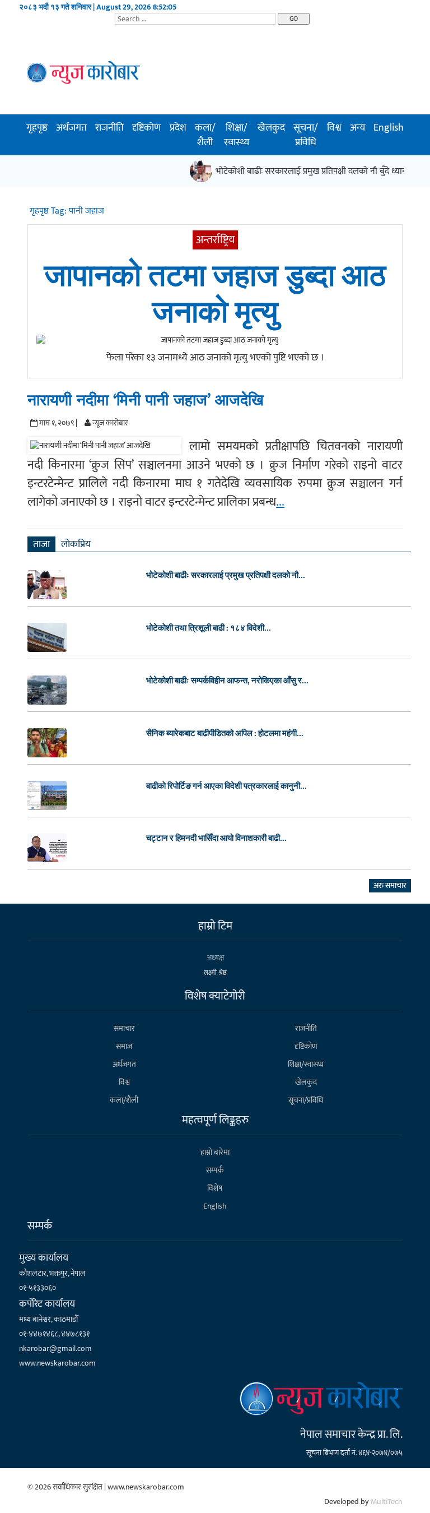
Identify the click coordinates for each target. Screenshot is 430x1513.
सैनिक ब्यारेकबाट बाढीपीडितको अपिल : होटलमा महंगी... (224, 733)
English (388, 127)
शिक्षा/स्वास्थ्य (236, 135)
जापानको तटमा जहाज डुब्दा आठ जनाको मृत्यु (215, 295)
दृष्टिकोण (146, 127)
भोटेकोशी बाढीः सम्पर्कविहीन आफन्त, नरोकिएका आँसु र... (227, 681)
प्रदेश (178, 127)
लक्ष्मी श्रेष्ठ (215, 972)
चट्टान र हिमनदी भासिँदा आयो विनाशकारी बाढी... (216, 838)
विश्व (334, 127)
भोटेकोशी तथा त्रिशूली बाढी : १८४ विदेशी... (208, 628)
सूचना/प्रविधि (305, 135)
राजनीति (109, 127)
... (280, 502)
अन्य (357, 127)
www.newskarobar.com (57, 1363)
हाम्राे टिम (215, 926)
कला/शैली (205, 135)
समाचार (124, 1028)
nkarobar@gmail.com (55, 1348)
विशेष (214, 1188)
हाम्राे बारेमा (215, 1152)
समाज (124, 1046)
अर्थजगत (71, 127)
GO (293, 18)
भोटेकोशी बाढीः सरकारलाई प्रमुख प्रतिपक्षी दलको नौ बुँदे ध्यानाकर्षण (316, 171)
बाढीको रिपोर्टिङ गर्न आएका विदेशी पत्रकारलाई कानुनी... (226, 786)
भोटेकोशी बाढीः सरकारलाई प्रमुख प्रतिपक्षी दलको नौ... (225, 575)
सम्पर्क (215, 1170)
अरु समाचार (389, 885)
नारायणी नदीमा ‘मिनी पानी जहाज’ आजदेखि (145, 400)
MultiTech (387, 1501)
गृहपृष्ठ (37, 127)
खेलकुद (271, 127)
